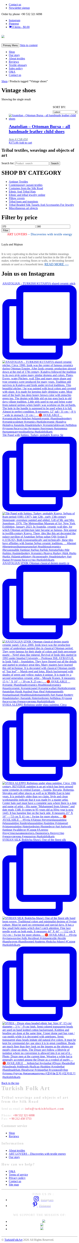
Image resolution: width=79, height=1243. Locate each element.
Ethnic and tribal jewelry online (27, 194)
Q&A (12, 71)
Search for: (7, 163)
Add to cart (25, 142)
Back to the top (10, 1083)
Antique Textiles (18, 181)
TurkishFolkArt (13, 1239)
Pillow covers (17, 198)
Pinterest (14, 23)
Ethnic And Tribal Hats (22, 191)
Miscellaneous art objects (23, 208)
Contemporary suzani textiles (25, 185)
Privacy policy (17, 1177)
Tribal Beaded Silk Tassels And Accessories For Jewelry (41, 204)
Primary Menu (10, 45)
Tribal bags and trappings (23, 201)
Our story (14, 55)
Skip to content (28, 45)
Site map (14, 1184)
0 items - (21, 27)
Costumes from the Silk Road (26, 188)
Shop (12, 51)
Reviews (14, 61)
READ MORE (56, 264)
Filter (5, 230)
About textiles (17, 58)
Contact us (15, 4)
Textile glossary (18, 65)
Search (55, 163)
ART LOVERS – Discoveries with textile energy (37, 1153)
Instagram (14, 20)
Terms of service (18, 1174)
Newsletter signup (19, 7)
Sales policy (16, 68)
